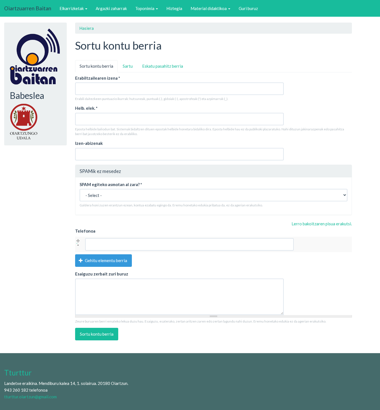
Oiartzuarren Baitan (27, 8)
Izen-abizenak (89, 143)
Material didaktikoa (209, 8)
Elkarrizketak (72, 8)
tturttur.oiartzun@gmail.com (30, 396)
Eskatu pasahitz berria (162, 66)
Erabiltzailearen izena (97, 77)
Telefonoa (85, 230)
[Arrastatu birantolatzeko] (78, 241)
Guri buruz (248, 8)
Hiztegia (174, 8)
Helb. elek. (86, 108)
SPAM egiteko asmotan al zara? (111, 184)
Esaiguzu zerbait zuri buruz (101, 273)
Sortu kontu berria (99, 68)
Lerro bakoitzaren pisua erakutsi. (322, 223)
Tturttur (18, 372)
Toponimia (145, 8)
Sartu (128, 66)
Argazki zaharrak (111, 8)
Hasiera (86, 28)
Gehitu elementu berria (105, 260)
